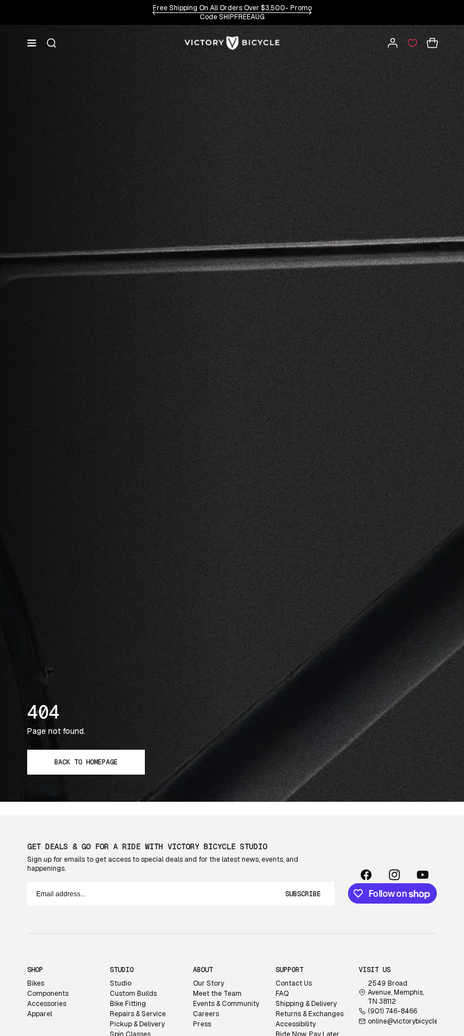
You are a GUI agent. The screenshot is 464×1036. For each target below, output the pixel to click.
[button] (31, 43)
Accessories (46, 1003)
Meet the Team (217, 993)
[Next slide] (310, 12)
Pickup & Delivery (137, 1024)
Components (47, 993)
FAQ (282, 993)
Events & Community (226, 1003)
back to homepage (86, 762)
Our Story (208, 983)
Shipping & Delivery (306, 1003)
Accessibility (296, 1024)
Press (202, 1024)
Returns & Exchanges (309, 1013)
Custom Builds (133, 993)
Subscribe (303, 894)
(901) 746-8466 (392, 1011)
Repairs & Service (138, 1013)
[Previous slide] (154, 12)
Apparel (39, 1013)
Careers (206, 1013)
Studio (120, 983)
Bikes (35, 983)
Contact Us (294, 983)
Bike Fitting (128, 1003)
